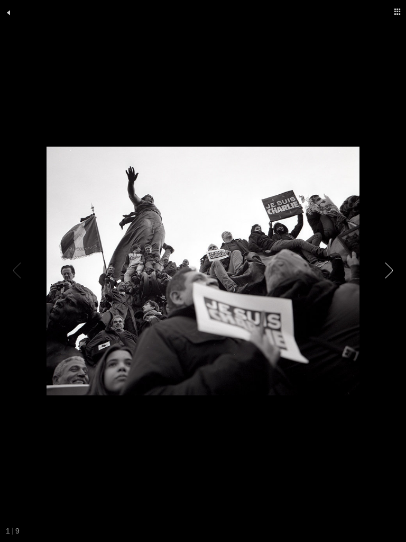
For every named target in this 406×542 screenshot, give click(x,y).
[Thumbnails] (397, 11)
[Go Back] (8, 12)
